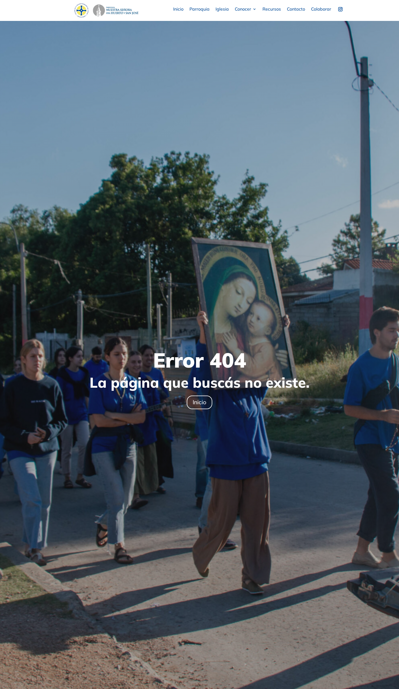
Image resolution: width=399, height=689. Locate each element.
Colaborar (321, 9)
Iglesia (222, 9)
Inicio (178, 9)
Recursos (271, 9)
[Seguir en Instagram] (340, 9)
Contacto (296, 9)
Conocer (243, 9)
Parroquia (199, 9)
